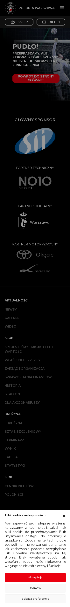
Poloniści (14, 494)
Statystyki (15, 465)
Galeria (12, 318)
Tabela (11, 457)
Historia (13, 385)
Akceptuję (35, 577)
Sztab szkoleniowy (23, 431)
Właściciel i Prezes (22, 360)
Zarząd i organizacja (25, 368)
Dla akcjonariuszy (22, 402)
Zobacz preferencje (35, 598)
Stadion (12, 394)
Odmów (35, 588)
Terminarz (14, 440)
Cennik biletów (19, 486)
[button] (64, 516)
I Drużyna (13, 423)
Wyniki (11, 448)
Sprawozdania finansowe (29, 377)
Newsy (11, 309)
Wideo (10, 326)
